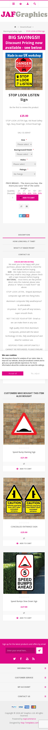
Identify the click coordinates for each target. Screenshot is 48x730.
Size (23, 140)
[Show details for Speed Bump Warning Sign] (24, 424)
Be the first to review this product (24, 107)
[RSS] (33, 659)
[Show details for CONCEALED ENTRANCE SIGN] (24, 498)
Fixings (23, 169)
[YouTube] (27, 659)
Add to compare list (21, 206)
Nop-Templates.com (30, 722)
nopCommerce (29, 719)
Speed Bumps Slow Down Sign (24, 601)
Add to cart (29, 197)
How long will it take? (24, 241)
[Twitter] (14, 659)
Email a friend (26, 206)
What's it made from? (24, 248)
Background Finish (23, 150)
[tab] (24, 235)
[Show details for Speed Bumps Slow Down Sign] (24, 573)
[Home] (15, 27)
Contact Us (24, 254)
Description (24, 235)
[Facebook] (21, 659)
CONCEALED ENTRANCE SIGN (24, 526)
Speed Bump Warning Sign (24, 452)
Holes (23, 159)
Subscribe (39, 650)
